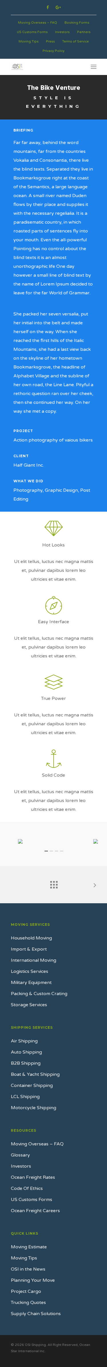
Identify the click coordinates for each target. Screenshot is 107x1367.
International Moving (33, 960)
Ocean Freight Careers (35, 1211)
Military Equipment (31, 982)
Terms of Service (75, 41)
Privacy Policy (53, 51)
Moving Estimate (29, 1247)
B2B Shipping (26, 1063)
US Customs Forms (32, 32)
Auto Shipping (26, 1052)
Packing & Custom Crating (39, 994)
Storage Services (29, 1005)
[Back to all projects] (53, 883)
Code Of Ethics (27, 1188)
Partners (83, 32)
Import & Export (29, 949)
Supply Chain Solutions (36, 1314)
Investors (62, 32)
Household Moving (31, 938)
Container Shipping (32, 1085)
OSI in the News (28, 1269)
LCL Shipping (25, 1096)
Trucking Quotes (28, 1302)
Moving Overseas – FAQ (37, 23)
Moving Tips (29, 41)
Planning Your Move (33, 1280)
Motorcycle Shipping (33, 1108)
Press (50, 41)
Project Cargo (26, 1291)
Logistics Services (29, 971)
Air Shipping (24, 1041)
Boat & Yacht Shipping (35, 1074)
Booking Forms (76, 23)
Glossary (20, 1155)
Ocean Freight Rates (33, 1177)
